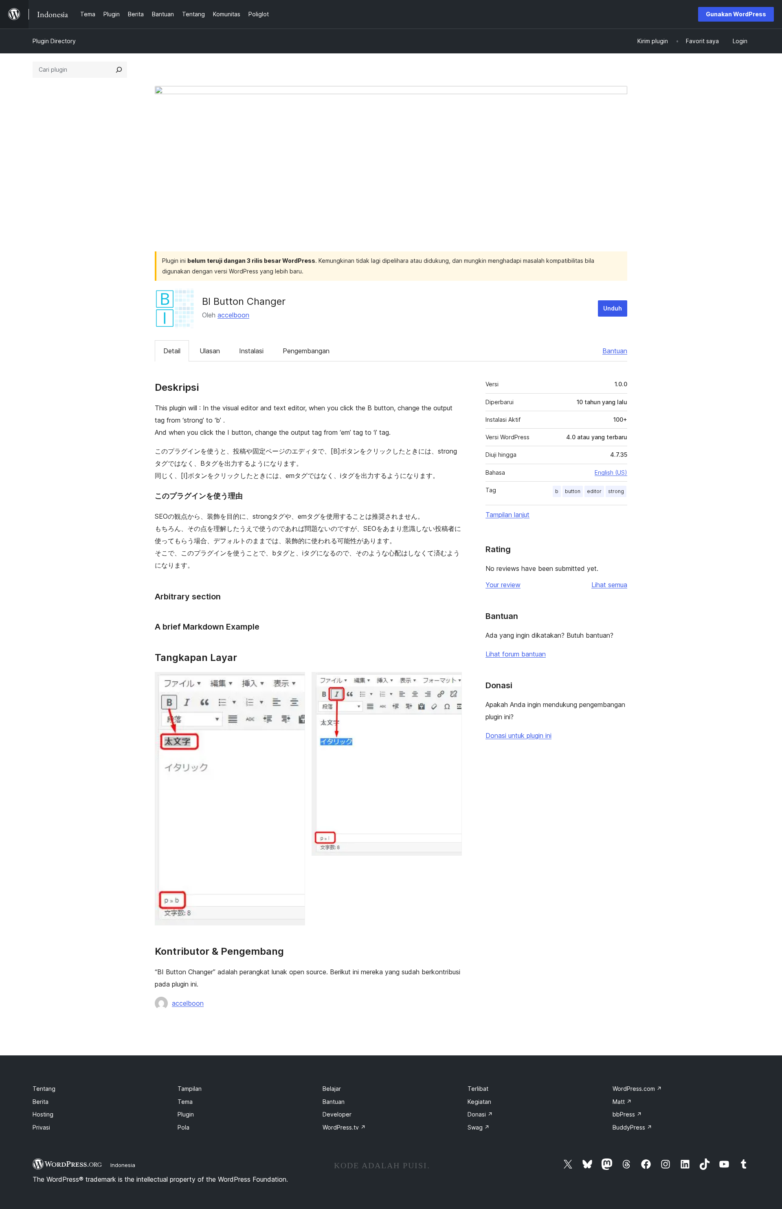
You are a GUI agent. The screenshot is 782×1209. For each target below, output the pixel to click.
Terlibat (478, 1088)
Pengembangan (306, 351)
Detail (171, 351)
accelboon (233, 315)
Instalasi (251, 351)
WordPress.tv (344, 1127)
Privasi (41, 1127)
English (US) (611, 472)
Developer (337, 1114)
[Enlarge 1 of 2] (294, 683)
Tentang (44, 1088)
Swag (479, 1127)
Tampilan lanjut (507, 515)
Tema (185, 1101)
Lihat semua (609, 585)
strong (616, 491)
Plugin (186, 1114)
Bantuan (614, 351)
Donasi (480, 1114)
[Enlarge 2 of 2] (451, 683)
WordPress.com (637, 1088)
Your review (503, 585)
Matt (622, 1101)
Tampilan (190, 1088)
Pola (183, 1127)
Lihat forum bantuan (515, 654)
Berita (40, 1101)
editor (594, 491)
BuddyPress (632, 1127)
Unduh (612, 308)
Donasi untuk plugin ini (518, 735)
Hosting (43, 1114)
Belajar (332, 1088)
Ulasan (210, 351)
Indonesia (122, 1165)
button (572, 491)
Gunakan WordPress (736, 14)
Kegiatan (479, 1101)
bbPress (627, 1114)
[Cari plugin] (119, 70)
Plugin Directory (54, 40)
